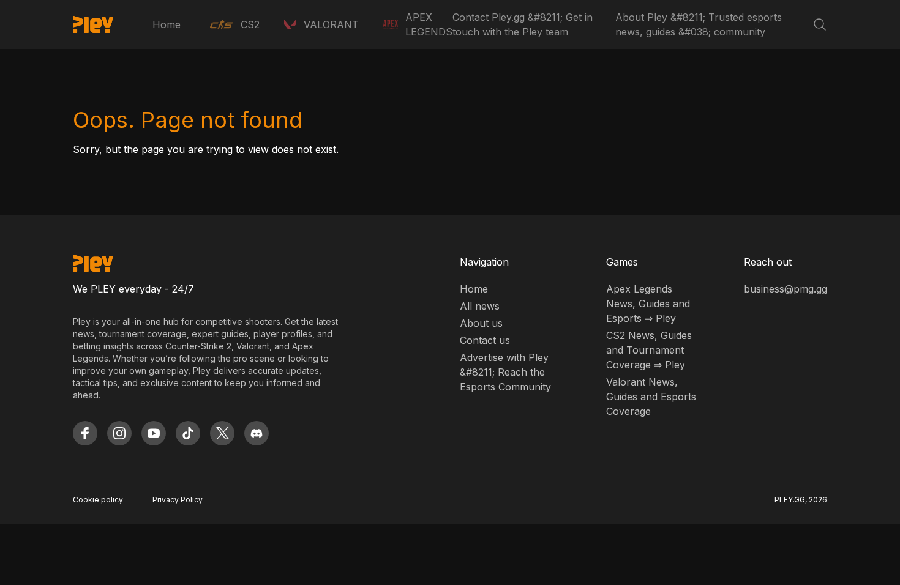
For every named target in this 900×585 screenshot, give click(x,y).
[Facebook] (85, 433)
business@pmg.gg (785, 289)
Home (166, 24)
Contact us (485, 340)
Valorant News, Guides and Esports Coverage (651, 396)
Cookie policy (98, 499)
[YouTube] (153, 433)
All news (480, 306)
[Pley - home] (93, 24)
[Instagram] (119, 433)
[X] (222, 433)
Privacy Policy (177, 499)
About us (481, 323)
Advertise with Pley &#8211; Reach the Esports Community (505, 372)
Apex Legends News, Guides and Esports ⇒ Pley (648, 303)
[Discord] (256, 433)
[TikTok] (188, 433)
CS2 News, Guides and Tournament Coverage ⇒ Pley (649, 350)
